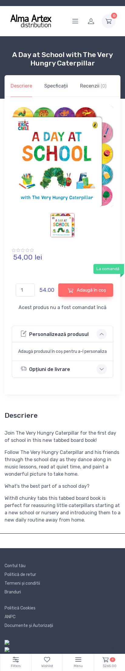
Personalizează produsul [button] (59, 334)
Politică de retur (20, 574)
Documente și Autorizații (29, 625)
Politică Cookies (20, 608)
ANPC (10, 616)
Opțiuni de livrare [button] (49, 369)
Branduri (13, 592)
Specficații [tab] (56, 86)
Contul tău (15, 565)
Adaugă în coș (91, 290)
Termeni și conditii (22, 583)
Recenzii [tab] (93, 86)
